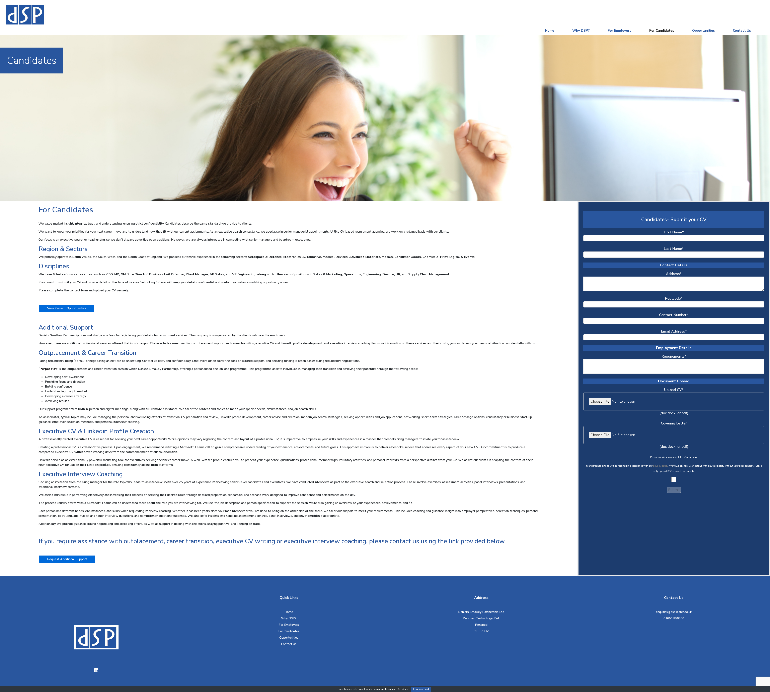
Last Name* (674, 248)
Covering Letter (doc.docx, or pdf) (674, 435)
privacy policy (660, 465)
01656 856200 (674, 618)
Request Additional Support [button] (67, 559)
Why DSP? (581, 30)
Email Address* (674, 331)
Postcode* (674, 298)
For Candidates (661, 30)
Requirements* (673, 356)
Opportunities (703, 30)
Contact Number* (673, 314)
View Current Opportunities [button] (66, 308)
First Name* (674, 232)
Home (549, 30)
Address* (674, 273)
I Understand (421, 689)
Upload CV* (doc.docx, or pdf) (674, 401)
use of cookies (400, 689)
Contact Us (742, 30)
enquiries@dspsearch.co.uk (674, 612)
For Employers (619, 30)
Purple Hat (48, 369)
